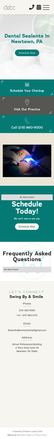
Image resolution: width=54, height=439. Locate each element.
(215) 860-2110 (27, 315)
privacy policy (41, 435)
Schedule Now (27, 53)
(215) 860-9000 (27, 310)
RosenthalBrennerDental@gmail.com (27, 330)
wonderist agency (25, 435)
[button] (46, 7)
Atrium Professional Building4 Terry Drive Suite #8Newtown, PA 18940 (27, 348)
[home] (13, 7)
